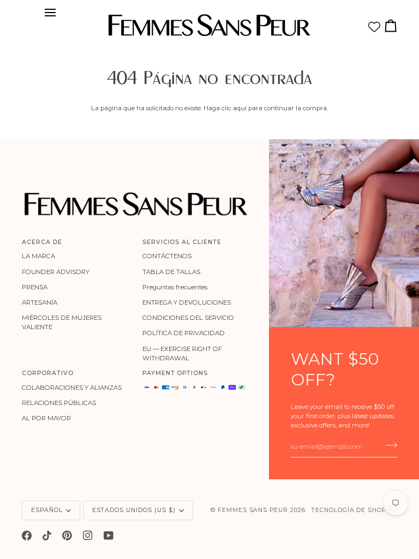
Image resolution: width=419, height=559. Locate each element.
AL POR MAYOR (46, 418)
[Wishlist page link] (374, 27)
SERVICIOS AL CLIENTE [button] (182, 242)
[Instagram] (88, 535)
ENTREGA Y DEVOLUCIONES (186, 302)
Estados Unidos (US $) (134, 510)
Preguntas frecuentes (174, 287)
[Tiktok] (47, 535)
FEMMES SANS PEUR (253, 510)
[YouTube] (108, 535)
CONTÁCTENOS (166, 256)
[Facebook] (27, 535)
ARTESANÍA (39, 302)
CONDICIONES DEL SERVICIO (188, 318)
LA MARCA (38, 256)
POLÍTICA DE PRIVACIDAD (183, 333)
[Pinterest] (67, 535)
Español (47, 510)
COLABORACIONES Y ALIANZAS (72, 387)
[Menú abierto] (53, 13)
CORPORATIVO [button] (48, 373)
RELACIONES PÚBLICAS (59, 403)
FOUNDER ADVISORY (55, 272)
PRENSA (34, 287)
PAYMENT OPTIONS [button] (175, 373)
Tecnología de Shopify (354, 510)
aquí (240, 108)
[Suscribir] (388, 445)
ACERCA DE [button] (42, 242)
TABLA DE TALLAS (171, 272)
